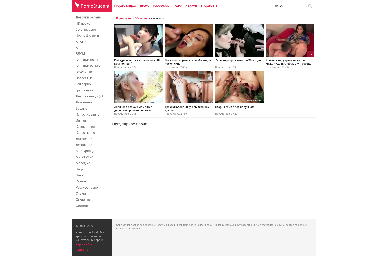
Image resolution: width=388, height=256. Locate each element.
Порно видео (125, 6)
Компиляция (85, 126)
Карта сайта (84, 244)
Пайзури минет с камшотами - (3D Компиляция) (137, 61)
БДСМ (80, 53)
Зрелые (81, 108)
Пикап (80, 175)
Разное (81, 181)
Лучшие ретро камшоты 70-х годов (239, 60)
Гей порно (83, 84)
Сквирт (81, 193)
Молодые (83, 163)
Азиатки (82, 41)
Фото (144, 6)
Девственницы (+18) (91, 96)
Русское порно (87, 187)
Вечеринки (84, 72)
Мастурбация (86, 151)
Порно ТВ (209, 6)
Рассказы (161, 6)
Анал (79, 47)
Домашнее (84, 102)
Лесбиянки (84, 145)
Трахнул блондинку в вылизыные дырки (187, 108)
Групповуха (84, 90)
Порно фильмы (87, 35)
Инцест (81, 120)
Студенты (83, 199)
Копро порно (85, 132)
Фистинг (82, 205)
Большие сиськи (88, 66)
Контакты (82, 249)
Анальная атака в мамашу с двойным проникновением (133, 108)
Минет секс (84, 157)
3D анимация (86, 29)
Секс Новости (185, 6)
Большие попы (87, 60)
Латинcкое (84, 139)
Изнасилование (87, 114)
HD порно (83, 23)
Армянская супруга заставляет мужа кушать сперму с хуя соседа (288, 61)
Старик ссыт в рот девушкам (234, 107)
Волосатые (84, 78)
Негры (80, 169)
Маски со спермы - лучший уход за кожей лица (188, 61)
